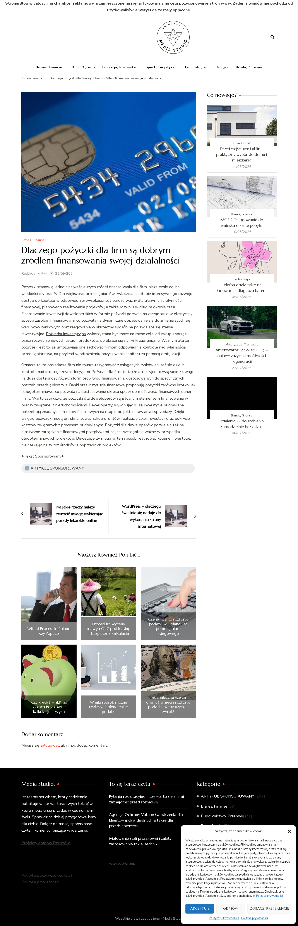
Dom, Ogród (82, 67)
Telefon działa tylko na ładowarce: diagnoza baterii (241, 287)
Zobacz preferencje (269, 908)
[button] (289, 831)
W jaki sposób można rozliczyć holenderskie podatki (108, 707)
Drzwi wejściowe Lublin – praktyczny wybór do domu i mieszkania (241, 154)
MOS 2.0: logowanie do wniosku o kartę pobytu (241, 222)
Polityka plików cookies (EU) (46, 875)
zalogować (49, 745)
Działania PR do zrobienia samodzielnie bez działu (241, 423)
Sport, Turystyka (160, 67)
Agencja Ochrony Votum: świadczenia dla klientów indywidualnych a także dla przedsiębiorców (146, 820)
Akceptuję (199, 908)
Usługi (221, 67)
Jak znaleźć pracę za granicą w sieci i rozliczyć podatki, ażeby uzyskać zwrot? (168, 704)
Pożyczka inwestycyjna (66, 333)
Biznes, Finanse (49, 67)
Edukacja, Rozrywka (119, 67)
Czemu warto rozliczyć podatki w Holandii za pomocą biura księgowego (168, 626)
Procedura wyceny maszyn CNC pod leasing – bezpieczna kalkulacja (108, 629)
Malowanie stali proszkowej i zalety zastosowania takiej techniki (140, 841)
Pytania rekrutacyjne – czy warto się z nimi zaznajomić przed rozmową (146, 799)
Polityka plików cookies (224, 918)
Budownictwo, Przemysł (222, 816)
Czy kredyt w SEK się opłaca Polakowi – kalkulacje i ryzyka (49, 707)
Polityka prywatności (254, 918)
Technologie (195, 67)
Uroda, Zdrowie (249, 67)
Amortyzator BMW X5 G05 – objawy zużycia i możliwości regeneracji (242, 355)
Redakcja (28, 273)
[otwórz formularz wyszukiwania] (272, 37)
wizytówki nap (122, 863)
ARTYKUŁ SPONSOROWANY (227, 796)
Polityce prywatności (269, 896)
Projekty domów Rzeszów (45, 843)
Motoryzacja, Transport (242, 344)
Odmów (230, 908)
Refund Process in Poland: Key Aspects (49, 631)
